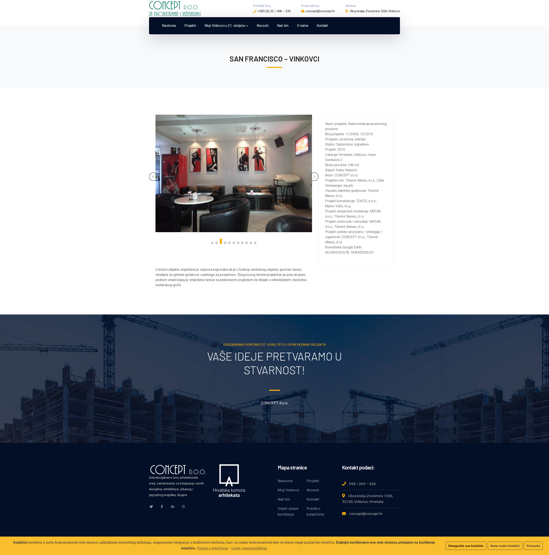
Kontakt (313, 499)
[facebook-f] (162, 506)
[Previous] (153, 176)
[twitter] (151, 506)
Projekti (313, 481)
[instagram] (183, 506)
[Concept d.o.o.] (175, 8)
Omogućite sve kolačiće (465, 545)
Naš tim (284, 499)
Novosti (313, 490)
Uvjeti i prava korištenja (249, 548)
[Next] (314, 176)
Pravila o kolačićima (212, 548)
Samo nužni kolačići (505, 545)
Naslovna (285, 481)
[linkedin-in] (172, 506)
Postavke (533, 545)
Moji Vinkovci (288, 490)
